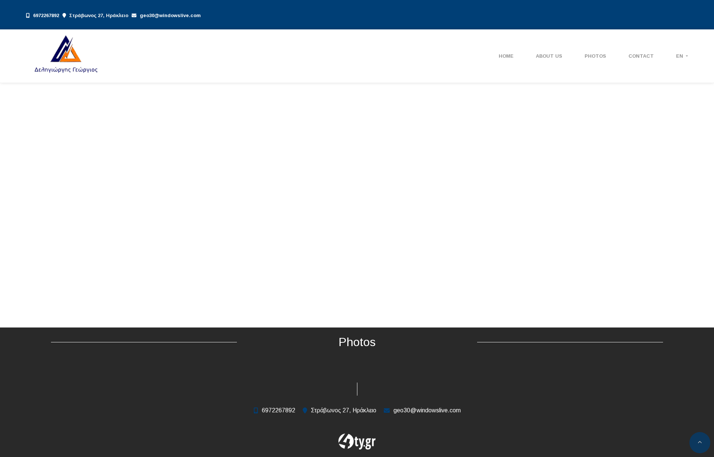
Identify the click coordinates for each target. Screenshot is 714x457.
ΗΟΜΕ (506, 56)
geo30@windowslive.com (170, 15)
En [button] (680, 56)
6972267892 (46, 15)
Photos (595, 56)
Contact (641, 56)
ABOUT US (549, 56)
